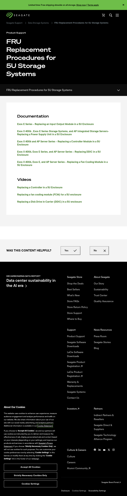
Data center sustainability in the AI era (31, 283)
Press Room (100, 336)
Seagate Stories (102, 342)
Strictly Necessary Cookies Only (30, 475)
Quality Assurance (104, 301)
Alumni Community (77, 468)
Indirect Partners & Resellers (104, 417)
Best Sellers (73, 290)
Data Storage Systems (38, 23)
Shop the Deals (76, 284)
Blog (96, 348)
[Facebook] (95, 459)
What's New (73, 295)
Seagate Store (75, 277)
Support (71, 330)
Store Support (75, 313)
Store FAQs (73, 301)
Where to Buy (74, 319)
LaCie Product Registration (74, 374)
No (95, 251)
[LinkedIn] (100, 459)
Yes (66, 251)
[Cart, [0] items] (103, 15)
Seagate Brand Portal (110, 482)
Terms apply (93, 5)
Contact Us (73, 398)
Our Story (99, 284)
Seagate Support (14, 23)
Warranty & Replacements (75, 384)
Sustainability (101, 290)
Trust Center (101, 295)
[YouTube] (104, 459)
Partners (98, 409)
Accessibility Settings (97, 490)
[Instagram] (113, 459)
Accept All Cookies (30, 467)
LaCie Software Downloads (75, 354)
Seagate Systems (76, 392)
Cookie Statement (45, 425)
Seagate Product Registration (76, 364)
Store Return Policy (77, 307)
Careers (71, 462)
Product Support (76, 336)
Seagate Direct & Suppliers (103, 427)
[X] (109, 459)
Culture (71, 457)
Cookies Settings (79, 491)
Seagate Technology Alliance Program (105, 437)
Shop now (81, 5)
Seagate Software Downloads (76, 344)
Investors (72, 409)
